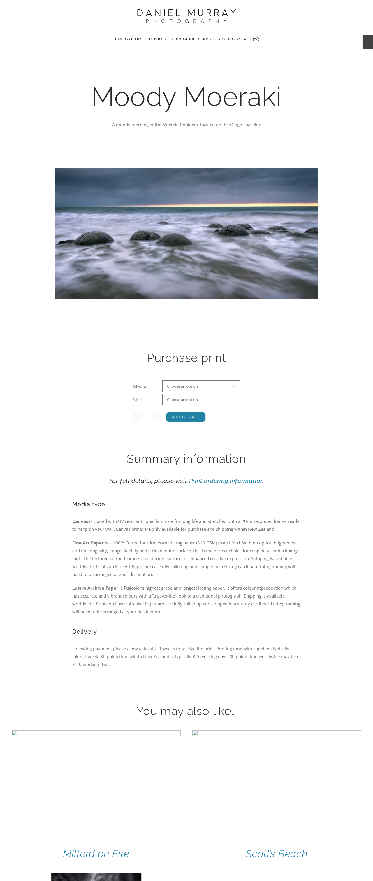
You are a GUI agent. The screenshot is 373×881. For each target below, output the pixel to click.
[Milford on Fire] (96, 734)
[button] (258, 39)
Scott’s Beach (276, 853)
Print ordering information (226, 480)
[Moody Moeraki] (186, 233)
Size (137, 399)
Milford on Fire (96, 853)
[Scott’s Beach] (276, 734)
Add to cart (186, 416)
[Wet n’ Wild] (96, 877)
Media (140, 386)
